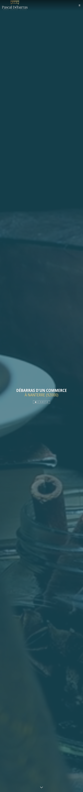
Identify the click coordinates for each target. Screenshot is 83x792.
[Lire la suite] (41, 787)
